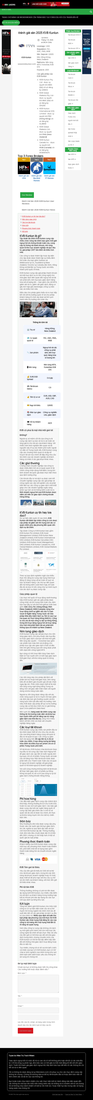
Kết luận (25, 231)
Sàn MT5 (71, 159)
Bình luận (22, 973)
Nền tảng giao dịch (29, 219)
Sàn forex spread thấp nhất (72, 132)
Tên (20, 996)
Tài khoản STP (73, 48)
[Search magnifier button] (91, 12)
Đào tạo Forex (48, 17)
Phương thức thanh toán (31, 228)
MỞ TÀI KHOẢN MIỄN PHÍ (11, 22)
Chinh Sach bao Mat (57, 1094)
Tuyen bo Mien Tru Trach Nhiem (73, 1094)
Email (20, 1006)
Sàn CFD (71, 58)
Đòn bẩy (25, 225)
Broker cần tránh (34, 17)
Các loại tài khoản (28, 222)
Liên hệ (75, 17)
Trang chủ (6, 17)
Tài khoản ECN (73, 35)
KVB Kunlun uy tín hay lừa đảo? (33, 216)
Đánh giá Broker (19, 17)
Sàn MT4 (71, 154)
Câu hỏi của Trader (63, 17)
